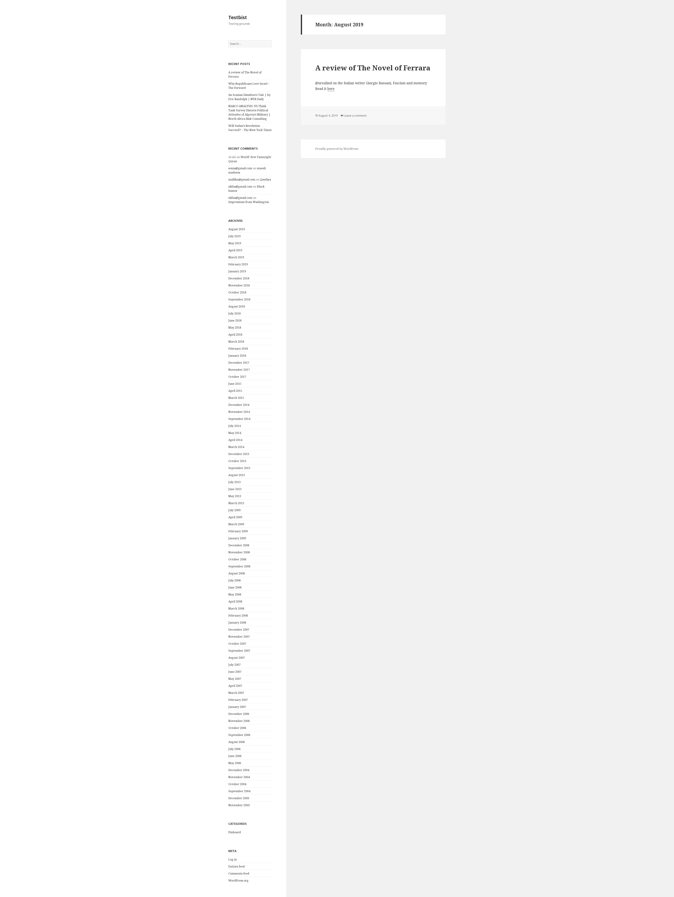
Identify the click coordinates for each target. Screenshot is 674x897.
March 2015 (236, 398)
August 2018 (236, 306)
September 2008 (239, 566)
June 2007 (235, 672)
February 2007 (238, 700)
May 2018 (234, 327)
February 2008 (238, 615)
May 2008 (234, 594)
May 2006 (234, 763)
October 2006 (237, 728)
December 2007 (238, 629)
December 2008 (238, 545)
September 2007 (239, 651)
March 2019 (236, 257)
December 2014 (238, 405)
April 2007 (235, 686)
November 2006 (239, 721)
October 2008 (237, 559)
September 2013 (239, 468)
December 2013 (238, 454)
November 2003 (239, 805)
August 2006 (236, 742)
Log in (232, 859)
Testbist (237, 17)
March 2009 (236, 524)
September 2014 (239, 419)
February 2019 (238, 264)
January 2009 (237, 538)
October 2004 (237, 784)
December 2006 (238, 714)
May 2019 (234, 243)
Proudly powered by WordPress (336, 149)
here (331, 88)
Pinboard (234, 832)
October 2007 (237, 644)
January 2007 (237, 707)
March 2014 (236, 447)
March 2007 (236, 693)
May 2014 (234, 433)
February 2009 (238, 531)
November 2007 (239, 637)
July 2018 (234, 313)
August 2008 (236, 573)
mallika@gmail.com (241, 179)
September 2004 (239, 791)
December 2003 (238, 798)
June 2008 (235, 587)
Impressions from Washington (248, 202)
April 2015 (235, 391)
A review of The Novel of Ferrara (372, 67)
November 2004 (239, 777)
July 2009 (234, 510)
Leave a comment (355, 115)
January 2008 (237, 622)
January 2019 (237, 271)
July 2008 (234, 580)
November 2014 (239, 412)
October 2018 (237, 292)
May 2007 (234, 679)
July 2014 (234, 426)
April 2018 (235, 334)
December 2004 (238, 770)
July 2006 (234, 749)
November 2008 (239, 552)
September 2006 (239, 735)
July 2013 (234, 482)
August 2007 (236, 658)
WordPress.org (238, 880)
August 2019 (236, 229)
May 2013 (234, 496)
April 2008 (235, 601)
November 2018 (239, 285)
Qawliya (265, 179)
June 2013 (235, 489)
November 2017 (239, 370)
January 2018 (237, 356)
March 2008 (236, 608)
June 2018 (235, 320)
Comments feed (238, 873)
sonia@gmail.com (240, 168)
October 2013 (237, 461)
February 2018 (238, 349)
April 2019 (235, 250)
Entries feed (236, 866)
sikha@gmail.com (240, 186)
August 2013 (236, 475)
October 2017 (237, 377)
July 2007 (234, 665)
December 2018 (238, 278)
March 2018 (236, 341)
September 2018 (239, 299)
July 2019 (234, 236)
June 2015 (235, 384)
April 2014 (235, 440)
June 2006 (235, 756)
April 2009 (235, 517)
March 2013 (236, 503)
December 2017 (238, 363)
